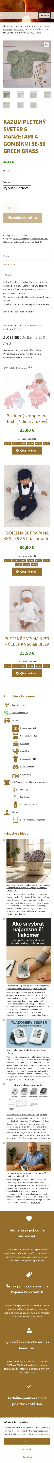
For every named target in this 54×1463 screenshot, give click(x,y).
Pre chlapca (19, 29)
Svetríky (38, 242)
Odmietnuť (27, 1457)
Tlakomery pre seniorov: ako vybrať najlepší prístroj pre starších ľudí (26, 1174)
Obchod (18, 26)
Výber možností (28, 450)
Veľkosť (8, 182)
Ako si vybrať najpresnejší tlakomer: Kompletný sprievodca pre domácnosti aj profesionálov (27, 987)
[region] (27, 1440)
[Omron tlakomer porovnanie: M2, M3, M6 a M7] (28, 1097)
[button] (46, 44)
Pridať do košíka (25, 217)
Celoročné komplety (22, 238)
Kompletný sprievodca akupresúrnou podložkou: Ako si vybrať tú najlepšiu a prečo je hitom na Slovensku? (28, 888)
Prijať (27, 1441)
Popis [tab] (6, 256)
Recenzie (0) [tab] (9, 264)
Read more (20, 914)
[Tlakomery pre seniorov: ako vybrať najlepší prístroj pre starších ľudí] (28, 1156)
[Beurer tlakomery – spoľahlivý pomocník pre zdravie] (28, 1033)
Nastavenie (27, 1449)
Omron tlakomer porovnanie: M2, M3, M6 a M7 (26, 1114)
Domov (10, 26)
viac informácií (43, 1434)
